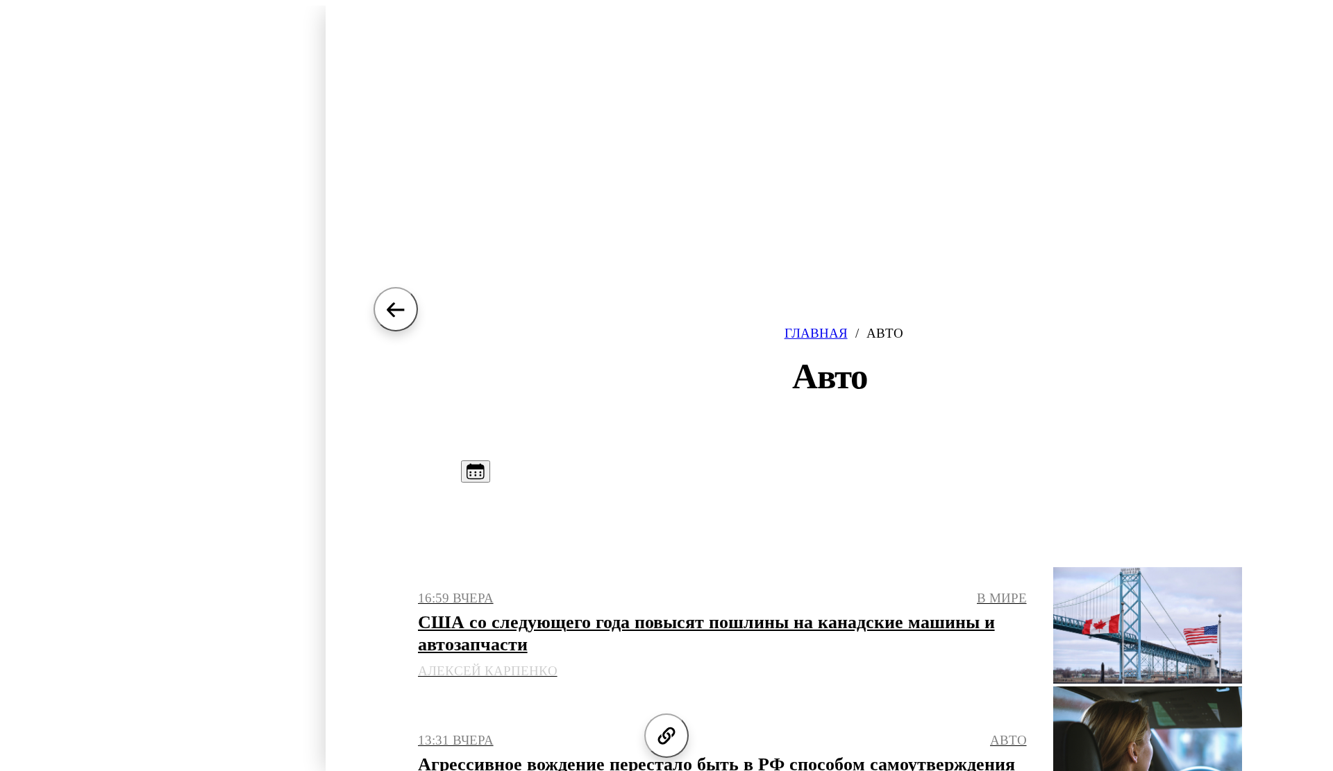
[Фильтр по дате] (475, 471)
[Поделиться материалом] (666, 735)
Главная (816, 333)
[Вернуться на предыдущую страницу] (396, 309)
